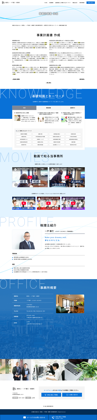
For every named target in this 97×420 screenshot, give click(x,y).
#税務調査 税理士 (56, 134)
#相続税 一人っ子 (40, 139)
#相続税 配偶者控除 (23, 142)
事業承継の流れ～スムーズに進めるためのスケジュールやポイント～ (65, 53)
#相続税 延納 (73, 134)
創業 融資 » (82, 79)
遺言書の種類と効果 (17, 65)
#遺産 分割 (40, 134)
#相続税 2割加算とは (57, 136)
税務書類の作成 (16, 40)
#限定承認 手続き (73, 144)
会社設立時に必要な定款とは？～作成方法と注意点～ (62, 40)
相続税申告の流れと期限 (55, 65)
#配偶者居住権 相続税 (73, 139)
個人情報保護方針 (49, 406)
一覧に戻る (48, 82)
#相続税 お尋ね (40, 142)
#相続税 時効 (23, 136)
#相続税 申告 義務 (56, 142)
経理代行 (72, 108)
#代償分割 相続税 (73, 136)
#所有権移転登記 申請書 (40, 136)
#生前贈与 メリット (57, 144)
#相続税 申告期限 (23, 134)
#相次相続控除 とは (23, 139)
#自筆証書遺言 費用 (57, 139)
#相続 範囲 (73, 142)
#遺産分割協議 (40, 144)
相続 (24, 108)
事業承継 (48, 108)
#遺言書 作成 (23, 144)
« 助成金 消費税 (16, 79)
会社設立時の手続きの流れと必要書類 (21, 53)
